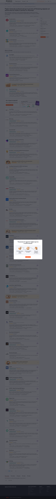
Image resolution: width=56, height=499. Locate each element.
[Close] (41, 241)
